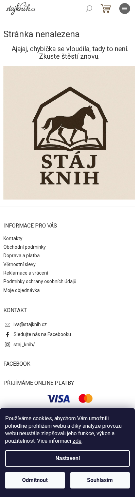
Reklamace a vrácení (25, 273)
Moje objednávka (21, 290)
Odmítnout (35, 480)
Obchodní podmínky (24, 247)
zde (77, 441)
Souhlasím (100, 480)
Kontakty (12, 238)
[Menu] (125, 8)
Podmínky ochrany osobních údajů (39, 281)
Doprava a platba (21, 255)
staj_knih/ (24, 344)
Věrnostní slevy (19, 264)
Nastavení (67, 458)
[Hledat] (89, 8)
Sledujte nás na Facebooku (42, 334)
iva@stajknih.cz (30, 324)
